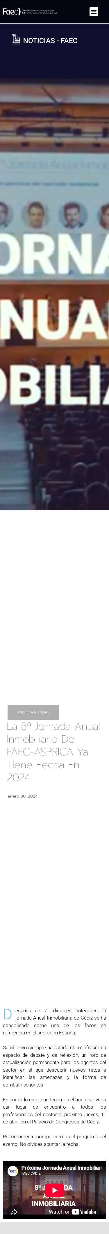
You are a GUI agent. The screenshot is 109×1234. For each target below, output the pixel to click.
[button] (94, 11)
